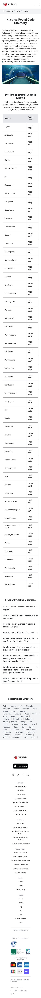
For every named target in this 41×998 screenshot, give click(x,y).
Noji (6, 410)
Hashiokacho (10, 443)
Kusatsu (8, 277)
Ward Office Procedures (20, 864)
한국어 (13, 994)
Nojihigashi (9, 427)
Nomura (8, 435)
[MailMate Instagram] (18, 775)
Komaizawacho (10, 293)
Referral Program (20, 919)
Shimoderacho (10, 343)
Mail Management (20, 786)
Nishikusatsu (9, 385)
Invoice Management (20, 810)
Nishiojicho (9, 377)
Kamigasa (8, 218)
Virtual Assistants (20, 806)
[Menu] (37, 4)
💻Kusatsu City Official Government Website (18, 62)
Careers (20, 902)
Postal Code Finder (20, 852)
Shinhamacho (10, 360)
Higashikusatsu (10, 460)
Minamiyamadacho (12, 535)
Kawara (8, 235)
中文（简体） (20, 987)
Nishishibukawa (11, 393)
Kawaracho (9, 243)
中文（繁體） (15, 990)
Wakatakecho (10, 585)
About (20, 899)
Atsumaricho (9, 143)
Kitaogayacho (10, 252)
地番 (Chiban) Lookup (20, 856)
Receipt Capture (20, 814)
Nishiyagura (9, 402)
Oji (5, 177)
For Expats (20, 823)
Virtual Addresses (20, 798)
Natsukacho (9, 368)
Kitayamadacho (11, 260)
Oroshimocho (10, 193)
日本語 (13, 987)
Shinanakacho (10, 318)
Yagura (7, 543)
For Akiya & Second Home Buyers (20, 832)
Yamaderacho (10, 568)
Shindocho (9, 352)
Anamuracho (9, 152)
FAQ (20, 911)
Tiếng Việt (23, 990)
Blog (20, 907)
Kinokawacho (10, 268)
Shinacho (8, 310)
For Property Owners (20, 827)
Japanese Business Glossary (20, 860)
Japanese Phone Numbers (20, 802)
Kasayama (9, 202)
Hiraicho (8, 485)
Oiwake (7, 160)
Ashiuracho (9, 135)
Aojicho (7, 127)
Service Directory (20, 872)
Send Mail (20, 790)
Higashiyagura (10, 468)
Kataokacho (9, 210)
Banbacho (8, 452)
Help (20, 915)
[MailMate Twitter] (27, 775)
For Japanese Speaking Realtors (20, 838)
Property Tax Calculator (20, 868)
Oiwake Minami (10, 168)
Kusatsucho (9, 285)
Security (20, 881)
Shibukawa (9, 327)
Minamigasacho (11, 501)
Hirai (6, 477)
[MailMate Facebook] (23, 775)
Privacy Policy (20, 889)
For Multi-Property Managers (20, 843)
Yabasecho (9, 551)
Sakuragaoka (10, 302)
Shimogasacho (10, 335)
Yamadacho (9, 560)
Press (20, 923)
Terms (21, 886)
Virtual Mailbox (20, 794)
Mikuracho (9, 493)
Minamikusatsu (10, 518)
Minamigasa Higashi (12, 510)
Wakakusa (9, 576)
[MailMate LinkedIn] (13, 775)
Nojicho (7, 418)
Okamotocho (9, 185)
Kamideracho (10, 227)
